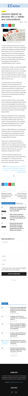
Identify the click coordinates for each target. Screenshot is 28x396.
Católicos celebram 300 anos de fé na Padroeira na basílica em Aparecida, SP (18, 334)
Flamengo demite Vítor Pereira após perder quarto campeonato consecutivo (18, 342)
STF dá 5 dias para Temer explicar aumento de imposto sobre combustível (20, 196)
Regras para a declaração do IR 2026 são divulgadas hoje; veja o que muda (18, 209)
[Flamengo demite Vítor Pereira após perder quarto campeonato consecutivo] (5, 342)
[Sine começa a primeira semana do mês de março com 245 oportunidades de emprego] (5, 216)
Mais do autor (19, 203)
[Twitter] (6, 25)
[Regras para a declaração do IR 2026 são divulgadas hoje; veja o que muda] (5, 209)
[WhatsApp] (13, 25)
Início (2, 9)
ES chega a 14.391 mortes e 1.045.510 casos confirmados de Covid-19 (18, 318)
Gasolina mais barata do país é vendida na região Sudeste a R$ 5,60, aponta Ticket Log (18, 349)
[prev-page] (2, 234)
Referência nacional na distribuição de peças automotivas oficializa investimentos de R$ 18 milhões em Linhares (16, 226)
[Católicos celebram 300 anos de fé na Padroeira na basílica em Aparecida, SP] (5, 334)
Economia (7, 9)
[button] (2, 6)
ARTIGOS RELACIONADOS (8, 203)
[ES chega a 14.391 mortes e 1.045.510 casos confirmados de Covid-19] (5, 318)
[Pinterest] (9, 25)
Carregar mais (13, 355)
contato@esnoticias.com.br (16, 382)
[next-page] (5, 234)
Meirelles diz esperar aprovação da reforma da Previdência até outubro (7, 196)
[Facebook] (2, 25)
